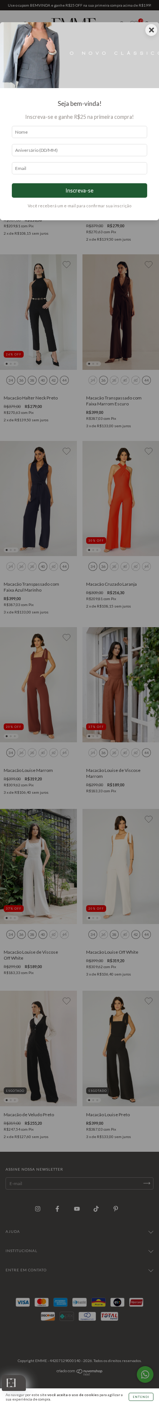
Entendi (141, 1397)
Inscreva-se (79, 190)
